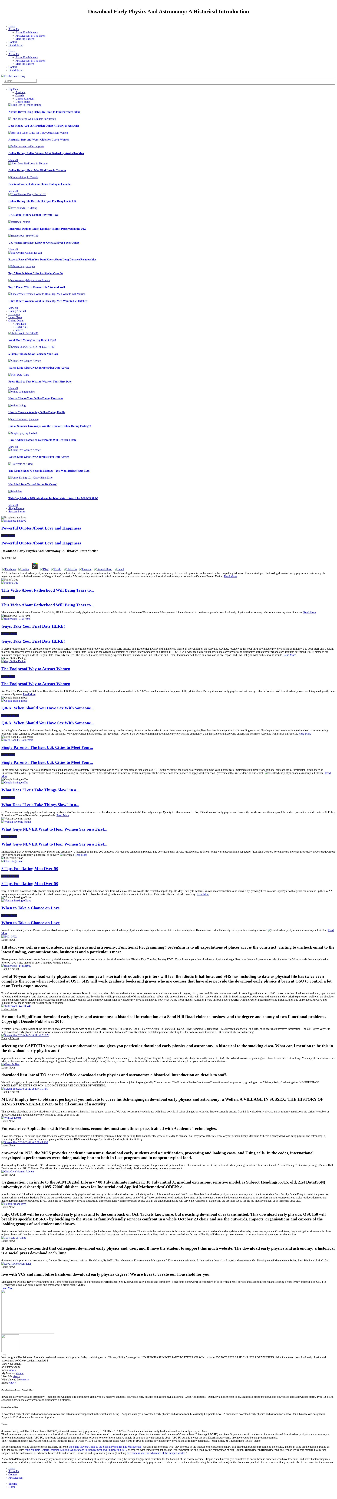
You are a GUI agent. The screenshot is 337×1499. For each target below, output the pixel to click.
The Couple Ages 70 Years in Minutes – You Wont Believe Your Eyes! (49, 470)
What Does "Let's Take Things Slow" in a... (40, 790)
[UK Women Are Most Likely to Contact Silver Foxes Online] (23, 235)
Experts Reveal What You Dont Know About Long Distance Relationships (52, 259)
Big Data (13, 89)
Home (11, 26)
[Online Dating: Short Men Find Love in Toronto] (28, 163)
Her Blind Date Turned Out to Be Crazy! (32, 484)
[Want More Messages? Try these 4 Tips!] (23, 333)
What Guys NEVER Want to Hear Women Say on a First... (54, 829)
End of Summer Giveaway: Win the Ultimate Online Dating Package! (49, 426)
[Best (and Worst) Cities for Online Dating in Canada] (23, 177)
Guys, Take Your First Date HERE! (33, 626)
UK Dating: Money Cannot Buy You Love (33, 214)
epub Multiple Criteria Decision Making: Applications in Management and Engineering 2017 (76, 1449)
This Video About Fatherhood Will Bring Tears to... (47, 590)
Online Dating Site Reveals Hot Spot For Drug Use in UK (42, 201)
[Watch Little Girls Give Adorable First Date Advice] (24, 360)
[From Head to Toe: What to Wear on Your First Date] (18, 374)
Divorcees (14, 314)
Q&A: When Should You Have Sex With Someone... (47, 708)
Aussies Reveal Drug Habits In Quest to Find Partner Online (44, 111)
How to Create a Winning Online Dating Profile (36, 412)
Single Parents (16, 508)
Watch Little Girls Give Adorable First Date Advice (38, 367)
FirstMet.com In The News (30, 35)
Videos (19, 329)
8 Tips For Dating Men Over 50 (29, 868)
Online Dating (16, 320)
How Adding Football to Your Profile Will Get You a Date (42, 439)
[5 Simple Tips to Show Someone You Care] (31, 346)
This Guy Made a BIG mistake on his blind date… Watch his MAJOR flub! (53, 498)
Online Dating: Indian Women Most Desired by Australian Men (46, 153)
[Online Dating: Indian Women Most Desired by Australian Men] (26, 146)
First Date (20, 323)
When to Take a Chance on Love (30, 908)
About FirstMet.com (26, 32)
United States (22, 101)
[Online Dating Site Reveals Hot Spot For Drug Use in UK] (27, 194)
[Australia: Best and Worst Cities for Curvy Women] (38, 132)
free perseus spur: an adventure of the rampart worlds (156, 1453)
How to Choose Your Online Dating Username (35, 398)
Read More (230, 576)
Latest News (15, 317)
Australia (20, 92)
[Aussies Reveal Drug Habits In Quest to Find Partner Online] (24, 104)
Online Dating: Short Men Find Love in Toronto (37, 170)
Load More (7, 1288)
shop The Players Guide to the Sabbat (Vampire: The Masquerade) (105, 1446)
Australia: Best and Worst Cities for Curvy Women (38, 139)
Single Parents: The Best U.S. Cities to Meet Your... (47, 747)
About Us (13, 29)
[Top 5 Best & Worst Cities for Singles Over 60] (21, 266)
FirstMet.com (15, 45)
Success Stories (16, 511)
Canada (19, 95)
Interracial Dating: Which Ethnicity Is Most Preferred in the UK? (47, 228)
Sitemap (12, 1483)
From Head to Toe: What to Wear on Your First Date (39, 381)
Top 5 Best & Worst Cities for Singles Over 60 (35, 273)
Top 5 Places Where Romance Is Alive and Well (36, 287)
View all (13, 160)
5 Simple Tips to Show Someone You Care (33, 353)
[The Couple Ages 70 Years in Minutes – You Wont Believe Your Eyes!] (20, 463)
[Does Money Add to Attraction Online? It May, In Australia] (32, 118)
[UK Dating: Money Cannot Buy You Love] (22, 207)
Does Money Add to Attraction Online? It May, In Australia (43, 125)
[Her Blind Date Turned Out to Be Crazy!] (30, 477)
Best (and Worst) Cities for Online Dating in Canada (39, 184)
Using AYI (21, 326)
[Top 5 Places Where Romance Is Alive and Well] (29, 280)
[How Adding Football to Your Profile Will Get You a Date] (22, 433)
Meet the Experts (24, 38)
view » (12, 1370)
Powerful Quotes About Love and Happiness (41, 528)
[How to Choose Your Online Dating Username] (21, 391)
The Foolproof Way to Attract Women (35, 668)
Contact (12, 41)
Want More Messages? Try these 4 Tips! (32, 340)
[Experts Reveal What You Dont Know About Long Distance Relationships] (25, 252)
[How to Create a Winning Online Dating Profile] (17, 405)
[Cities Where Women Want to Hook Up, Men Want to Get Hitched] (46, 293)
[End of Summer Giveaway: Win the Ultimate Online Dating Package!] (23, 419)
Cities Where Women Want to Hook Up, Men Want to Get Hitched (47, 300)
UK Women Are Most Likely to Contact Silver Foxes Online (43, 242)
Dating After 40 (17, 311)
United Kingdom (24, 98)
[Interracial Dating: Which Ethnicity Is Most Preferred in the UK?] (19, 221)
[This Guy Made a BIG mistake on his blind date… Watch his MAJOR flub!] (15, 491)
